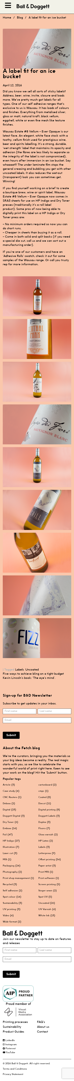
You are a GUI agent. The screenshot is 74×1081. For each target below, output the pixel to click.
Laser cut (10, 853)
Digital (9, 810)
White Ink (46, 915)
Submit (11, 735)
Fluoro (44, 828)
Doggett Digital (14, 816)
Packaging (11, 866)
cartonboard (47, 785)
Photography (12, 872)
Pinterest (10, 1048)
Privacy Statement (13, 1074)
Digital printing (49, 810)
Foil (8, 834)
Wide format (12, 922)
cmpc (43, 791)
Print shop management (18, 878)
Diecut (44, 803)
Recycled (10, 884)
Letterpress (46, 853)
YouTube (10, 1052)
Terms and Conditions (15, 1069)
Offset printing (49, 859)
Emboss (10, 828)
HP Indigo (11, 841)
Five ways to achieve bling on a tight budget (33, 673)
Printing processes (15, 1022)
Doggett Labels (49, 816)
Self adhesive (12, 890)
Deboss (9, 803)
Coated (44, 797)
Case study (11, 791)
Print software (48, 878)
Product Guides (13, 1031)
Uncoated (32, 669)
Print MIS (45, 872)
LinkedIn (10, 1040)
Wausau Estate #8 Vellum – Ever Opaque (31, 131)
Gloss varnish (48, 834)
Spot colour (12, 897)
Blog (20, 17)
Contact (42, 1031)
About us (43, 1026)
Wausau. (32, 108)
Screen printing (49, 884)
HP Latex (45, 841)
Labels (19, 669)
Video (8, 915)
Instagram (11, 1044)
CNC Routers (12, 797)
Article (9, 785)
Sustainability (12, 903)
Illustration (11, 847)
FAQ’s (41, 1022)
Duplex (44, 822)
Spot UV (45, 897)
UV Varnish (47, 909)
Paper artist (47, 866)
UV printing (11, 909)
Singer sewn (47, 890)
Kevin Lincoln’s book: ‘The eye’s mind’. (29, 678)
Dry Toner (10, 822)
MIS (7, 859)
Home (7, 17)
